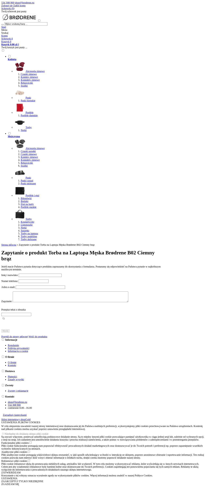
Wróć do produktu (38, 336)
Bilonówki (26, 198)
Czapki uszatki (28, 151)
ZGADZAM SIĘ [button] (10, 484)
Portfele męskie (28, 207)
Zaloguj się (7, 5)
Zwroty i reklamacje (18, 390)
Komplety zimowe (30, 80)
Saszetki (25, 230)
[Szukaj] (2, 24)
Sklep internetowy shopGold (16, 419)
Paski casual (27, 180)
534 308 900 (7, 2)
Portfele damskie (29, 115)
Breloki (24, 201)
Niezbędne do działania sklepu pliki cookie (26, 433)
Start (3, 27)
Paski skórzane (28, 183)
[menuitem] (86, 93)
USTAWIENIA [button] (9, 478)
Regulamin (13, 345)
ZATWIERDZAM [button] (11, 472)
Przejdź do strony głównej (14, 336)
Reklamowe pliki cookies (14, 461)
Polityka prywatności (18, 348)
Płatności (12, 376)
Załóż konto (19, 5)
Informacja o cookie (18, 351)
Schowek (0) (7, 8)
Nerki (24, 130)
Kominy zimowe (29, 77)
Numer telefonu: (10, 281)
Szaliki (24, 85)
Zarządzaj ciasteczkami (15, 415)
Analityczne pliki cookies (14, 452)
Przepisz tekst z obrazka (13, 309)
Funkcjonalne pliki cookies (15, 443)
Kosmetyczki (27, 222)
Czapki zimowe (29, 74)
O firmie (12, 362)
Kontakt (12, 365)
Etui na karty (27, 204)
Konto (4, 35)
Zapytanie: (7, 301)
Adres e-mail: (8, 287)
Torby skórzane (29, 239)
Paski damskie (28, 100)
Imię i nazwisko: (10, 275)
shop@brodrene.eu (24, 2)
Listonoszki (27, 224)
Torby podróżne (29, 236)
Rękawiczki (27, 82)
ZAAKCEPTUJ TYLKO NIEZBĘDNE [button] (22, 481)
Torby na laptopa (29, 233)
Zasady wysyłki (16, 379)
